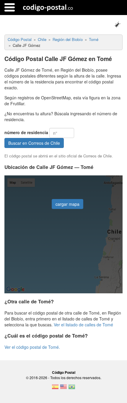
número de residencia (26, 132)
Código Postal (63, 372)
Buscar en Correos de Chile (34, 143)
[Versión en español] (55, 388)
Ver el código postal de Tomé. (32, 347)
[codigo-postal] (48, 7)
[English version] (63, 388)
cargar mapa (67, 204)
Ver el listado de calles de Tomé (83, 325)
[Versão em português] (72, 388)
